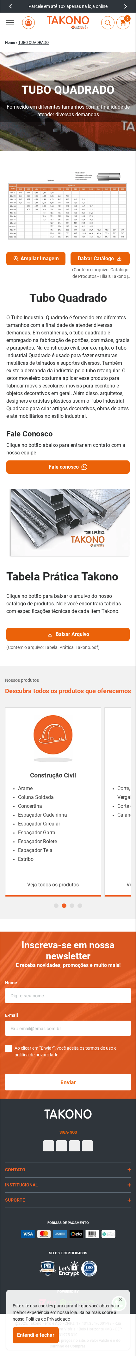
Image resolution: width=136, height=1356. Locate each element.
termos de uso (99, 1048)
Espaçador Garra (36, 833)
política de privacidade (36, 1054)
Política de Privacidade (48, 1319)
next (125, 6)
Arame (25, 788)
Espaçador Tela (35, 850)
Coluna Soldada (36, 797)
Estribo (26, 859)
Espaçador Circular (39, 824)
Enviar (68, 1082)
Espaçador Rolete (37, 841)
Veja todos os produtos (53, 885)
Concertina (30, 806)
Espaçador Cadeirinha (42, 815)
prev (10, 6)
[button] (10, 23)
